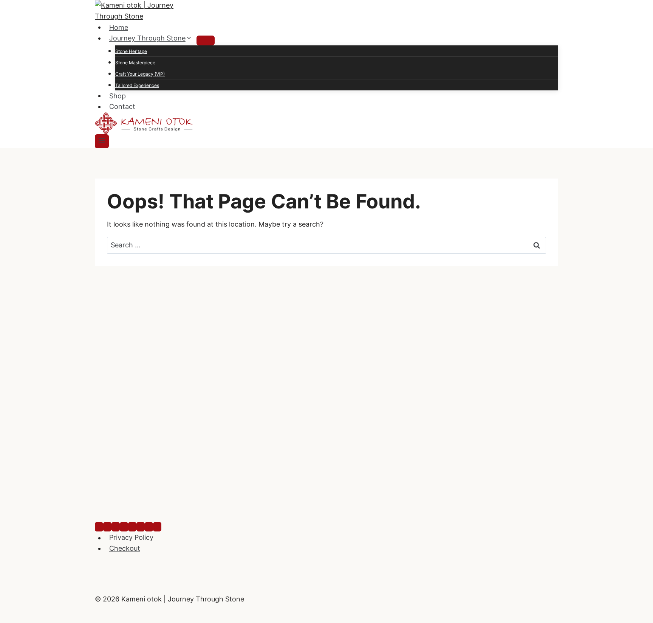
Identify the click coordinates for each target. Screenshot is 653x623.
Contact (122, 106)
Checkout (124, 548)
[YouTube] (132, 526)
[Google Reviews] (149, 526)
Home (118, 27)
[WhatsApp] (157, 526)
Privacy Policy (131, 538)
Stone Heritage (131, 51)
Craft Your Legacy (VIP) (140, 74)
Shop (117, 95)
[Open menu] (102, 141)
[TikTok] (124, 526)
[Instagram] (107, 526)
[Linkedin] (115, 526)
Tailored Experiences (137, 85)
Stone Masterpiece (135, 62)
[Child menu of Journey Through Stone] (206, 40)
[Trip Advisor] (140, 526)
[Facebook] (99, 526)
